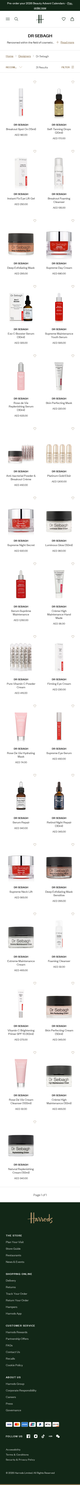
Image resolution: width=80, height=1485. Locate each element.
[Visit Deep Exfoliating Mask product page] (21, 220)
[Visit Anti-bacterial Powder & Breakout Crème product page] (21, 428)
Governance (13, 1410)
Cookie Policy (14, 1365)
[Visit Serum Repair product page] (21, 775)
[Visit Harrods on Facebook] (28, 1436)
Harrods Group (15, 1383)
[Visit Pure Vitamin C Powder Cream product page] (21, 636)
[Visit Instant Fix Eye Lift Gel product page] (21, 151)
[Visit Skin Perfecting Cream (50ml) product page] (59, 983)
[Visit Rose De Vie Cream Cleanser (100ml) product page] (21, 1052)
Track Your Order (16, 1293)
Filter (66, 67)
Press (9, 1403)
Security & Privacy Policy (20, 1459)
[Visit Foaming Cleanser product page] (59, 914)
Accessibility (13, 1449)
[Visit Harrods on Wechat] (58, 1436)
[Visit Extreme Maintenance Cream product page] (21, 914)
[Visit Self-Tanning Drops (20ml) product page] (59, 82)
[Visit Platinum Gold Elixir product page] (59, 428)
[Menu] (7, 19)
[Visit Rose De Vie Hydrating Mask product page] (21, 706)
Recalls (10, 1358)
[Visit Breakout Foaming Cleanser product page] (59, 151)
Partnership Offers (17, 1338)
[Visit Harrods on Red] (50, 1436)
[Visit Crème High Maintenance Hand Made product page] (59, 563)
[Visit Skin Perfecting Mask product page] (59, 355)
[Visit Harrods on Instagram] (35, 1436)
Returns (11, 1287)
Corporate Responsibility (21, 1390)
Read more (67, 42)
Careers (11, 1397)
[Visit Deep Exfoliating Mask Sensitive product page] (59, 844)
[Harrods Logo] (40, 1218)
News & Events (15, 1262)
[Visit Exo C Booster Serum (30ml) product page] (21, 286)
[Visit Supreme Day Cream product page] (59, 220)
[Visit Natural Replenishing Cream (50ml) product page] (21, 1122)
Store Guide (13, 1248)
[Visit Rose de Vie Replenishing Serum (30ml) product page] (21, 355)
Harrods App (14, 1313)
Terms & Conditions (17, 1454)
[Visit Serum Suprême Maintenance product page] (21, 563)
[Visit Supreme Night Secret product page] (21, 498)
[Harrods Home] (40, 19)
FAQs (9, 1345)
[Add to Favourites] (34, 82)
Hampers (11, 1307)
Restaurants (13, 1255)
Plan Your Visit (15, 1242)
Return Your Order (17, 1300)
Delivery (11, 1280)
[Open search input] (16, 19)
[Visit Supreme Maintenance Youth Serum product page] (59, 286)
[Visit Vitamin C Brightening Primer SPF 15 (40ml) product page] (21, 983)
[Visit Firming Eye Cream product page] (59, 636)
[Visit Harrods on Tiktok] (43, 1436)
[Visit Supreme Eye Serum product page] (59, 706)
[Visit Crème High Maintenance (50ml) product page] (59, 1052)
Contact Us (13, 1352)
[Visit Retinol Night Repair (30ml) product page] (59, 775)
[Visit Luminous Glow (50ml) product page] (59, 498)
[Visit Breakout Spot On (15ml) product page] (21, 82)
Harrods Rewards (16, 1332)
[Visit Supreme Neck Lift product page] (21, 844)
